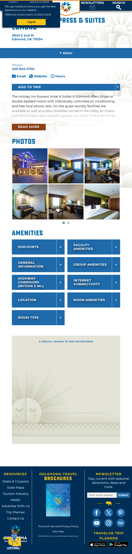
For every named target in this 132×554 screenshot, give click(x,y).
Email (21, 76)
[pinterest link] (120, 512)
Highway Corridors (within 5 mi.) (31, 282)
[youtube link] (96, 523)
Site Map (58, 531)
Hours (60, 76)
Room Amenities (89, 300)
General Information (31, 264)
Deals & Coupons (15, 481)
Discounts (28, 247)
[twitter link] (108, 512)
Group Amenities (90, 265)
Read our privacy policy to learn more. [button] (28, 14)
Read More (29, 127)
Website (40, 76)
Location (27, 300)
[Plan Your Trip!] (12, 541)
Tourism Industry (16, 494)
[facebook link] (96, 512)
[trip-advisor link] (120, 523)
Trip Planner (15, 512)
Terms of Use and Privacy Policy (58, 526)
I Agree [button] (31, 21)
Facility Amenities (83, 247)
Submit (123, 495)
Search (118, 2)
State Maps (15, 488)
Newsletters (92, 2)
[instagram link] (108, 523)
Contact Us (15, 518)
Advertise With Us (15, 506)
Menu (66, 53)
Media (15, 500)
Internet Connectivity (87, 282)
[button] (119, 6)
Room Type (28, 318)
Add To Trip (29, 87)
